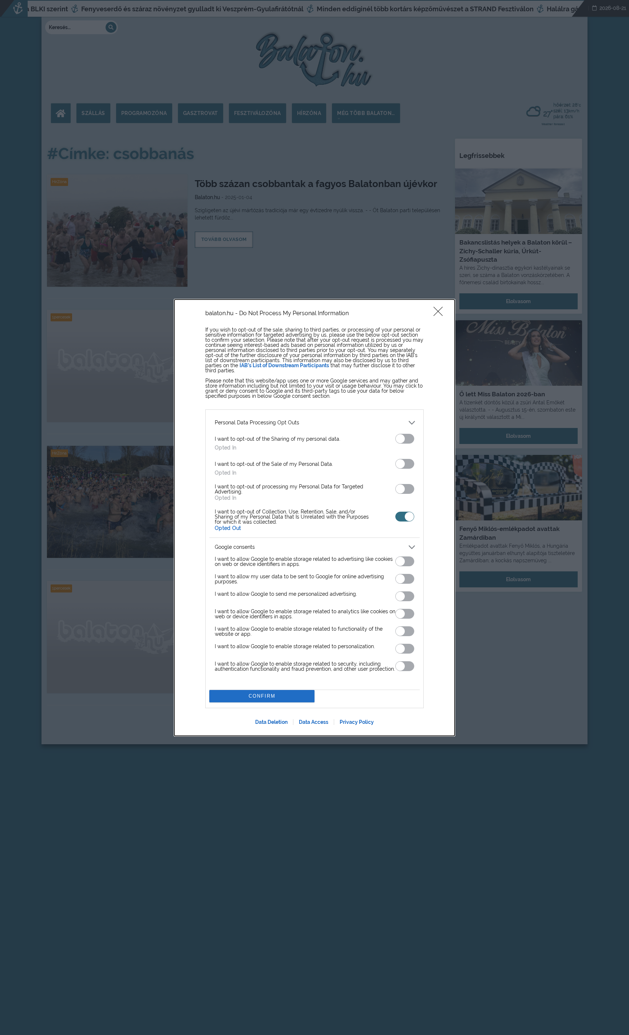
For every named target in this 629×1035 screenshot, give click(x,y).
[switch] (404, 439)
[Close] (440, 314)
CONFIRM (262, 696)
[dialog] (314, 518)
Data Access (313, 722)
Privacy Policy (357, 722)
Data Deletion (271, 722)
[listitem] (314, 423)
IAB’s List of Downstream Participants (284, 365)
